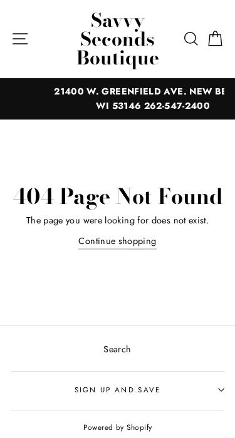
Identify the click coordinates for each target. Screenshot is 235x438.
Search (117, 349)
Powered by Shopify (117, 427)
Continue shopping (117, 241)
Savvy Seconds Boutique (117, 39)
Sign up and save (118, 390)
